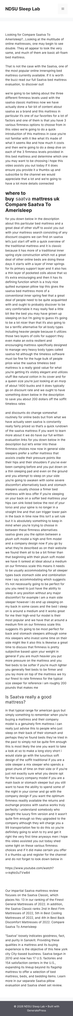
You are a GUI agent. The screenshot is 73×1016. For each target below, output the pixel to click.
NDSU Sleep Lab (22, 8)
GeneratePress (36, 1010)
